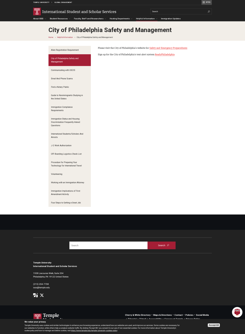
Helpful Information (145, 18)
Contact (178, 315)
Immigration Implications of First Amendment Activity (65, 192)
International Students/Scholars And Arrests (67, 135)
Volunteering (56, 174)
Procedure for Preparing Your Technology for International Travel (66, 164)
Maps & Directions (162, 315)
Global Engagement (63, 2)
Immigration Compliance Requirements (62, 109)
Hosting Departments (120, 18)
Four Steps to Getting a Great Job (66, 202)
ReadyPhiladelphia (165, 54)
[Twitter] (42, 295)
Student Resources (59, 18)
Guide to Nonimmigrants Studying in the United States (67, 97)
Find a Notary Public (60, 87)
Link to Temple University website (49, 318)
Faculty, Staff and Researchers (88, 18)
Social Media (202, 315)
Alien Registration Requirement (65, 50)
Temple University (41, 2)
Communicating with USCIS (63, 70)
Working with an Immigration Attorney (67, 182)
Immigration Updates (171, 18)
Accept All (214, 325)
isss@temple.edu (41, 287)
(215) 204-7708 (41, 284)
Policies (189, 315)
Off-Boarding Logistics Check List (66, 154)
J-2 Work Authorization (61, 145)
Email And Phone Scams (62, 78)
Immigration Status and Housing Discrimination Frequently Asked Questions (65, 122)
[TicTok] (35, 295)
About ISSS (38, 18)
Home (50, 37)
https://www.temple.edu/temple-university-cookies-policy (94, 331)
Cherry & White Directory (138, 315)
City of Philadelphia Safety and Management (64, 60)
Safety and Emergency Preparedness (168, 47)
